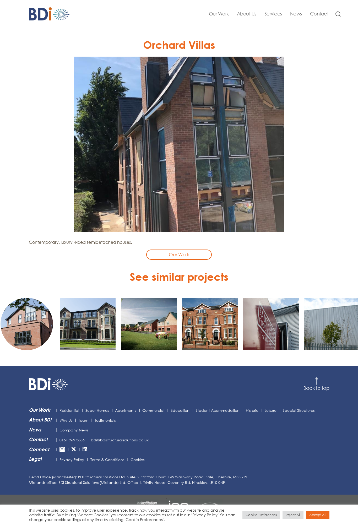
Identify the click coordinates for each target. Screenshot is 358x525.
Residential (69, 410)
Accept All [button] (317, 515)
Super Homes (97, 410)
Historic (252, 410)
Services (273, 14)
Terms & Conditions (107, 459)
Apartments (125, 410)
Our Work (219, 14)
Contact (319, 14)
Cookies (137, 459)
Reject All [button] (293, 515)
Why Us (65, 420)
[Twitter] (73, 449)
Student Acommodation (218, 410)
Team (83, 420)
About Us (246, 14)
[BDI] (48, 384)
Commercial (153, 410)
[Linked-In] (84, 449)
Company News (73, 430)
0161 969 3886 (72, 440)
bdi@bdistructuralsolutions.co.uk (120, 440)
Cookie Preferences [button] (261, 515)
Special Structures (298, 410)
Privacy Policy (71, 459)
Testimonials (105, 420)
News (296, 14)
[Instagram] (62, 449)
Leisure (270, 410)
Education (180, 410)
